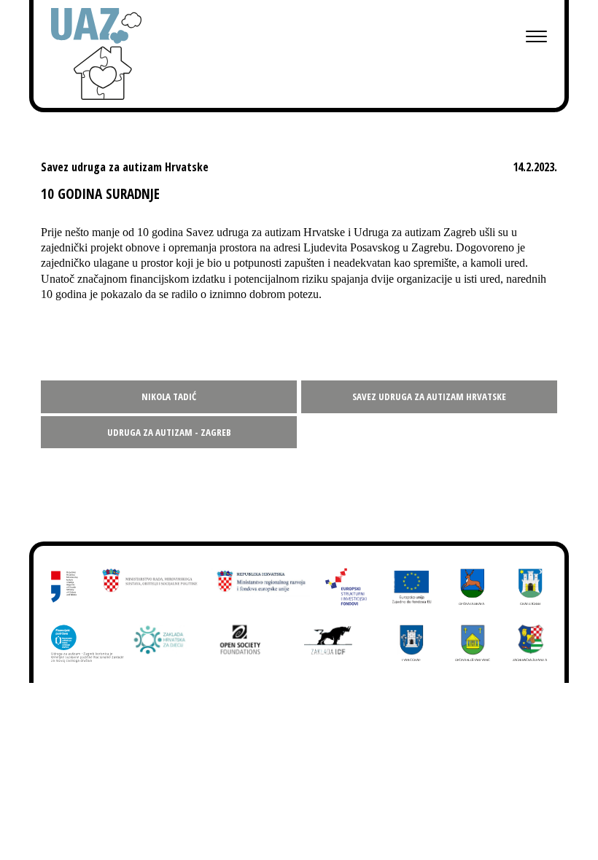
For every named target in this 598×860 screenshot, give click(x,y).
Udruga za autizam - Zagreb (169, 432)
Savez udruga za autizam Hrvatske (429, 396)
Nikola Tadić (168, 396)
